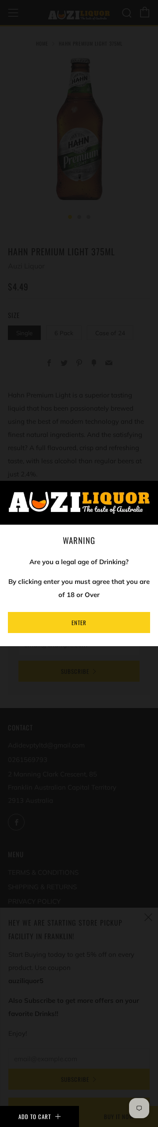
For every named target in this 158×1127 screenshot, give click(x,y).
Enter (79, 622)
